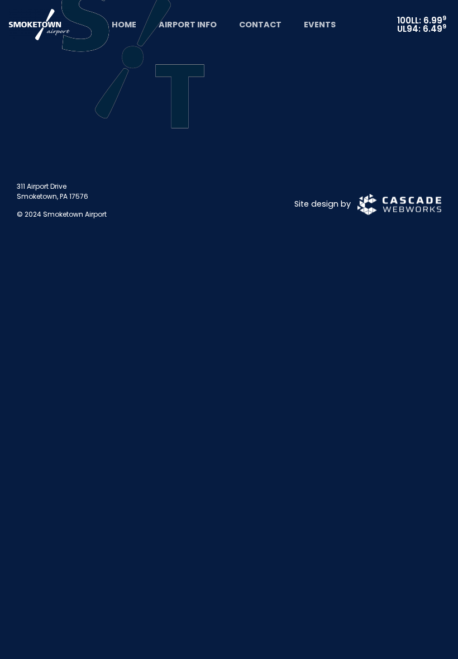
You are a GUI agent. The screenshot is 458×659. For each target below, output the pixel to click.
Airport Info (188, 24)
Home (124, 24)
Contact (260, 24)
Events (320, 24)
